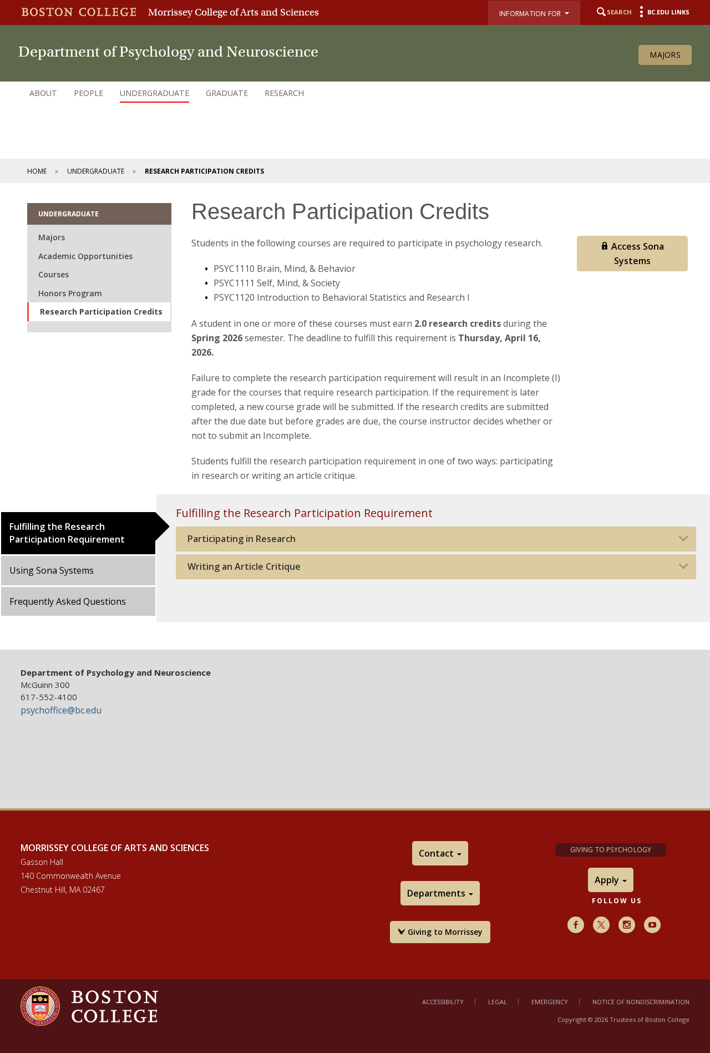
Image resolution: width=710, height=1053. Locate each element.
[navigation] (355, 93)
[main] (355, 416)
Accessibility (443, 1002)
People (88, 93)
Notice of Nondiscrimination (640, 1002)
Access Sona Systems (636, 253)
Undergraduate (154, 93)
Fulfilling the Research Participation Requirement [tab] (67, 532)
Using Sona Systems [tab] (51, 570)
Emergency (549, 1002)
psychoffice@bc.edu (61, 710)
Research (284, 93)
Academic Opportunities (85, 256)
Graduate (227, 93)
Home (37, 171)
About (43, 93)
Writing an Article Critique (244, 567)
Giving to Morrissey (444, 932)
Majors (665, 54)
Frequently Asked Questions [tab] (67, 601)
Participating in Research (241, 539)
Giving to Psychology (611, 849)
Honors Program (70, 293)
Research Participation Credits (101, 311)
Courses (53, 274)
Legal (497, 1002)
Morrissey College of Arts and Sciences (233, 12)
